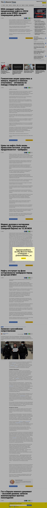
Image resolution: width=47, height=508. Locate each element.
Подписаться (23, 258)
